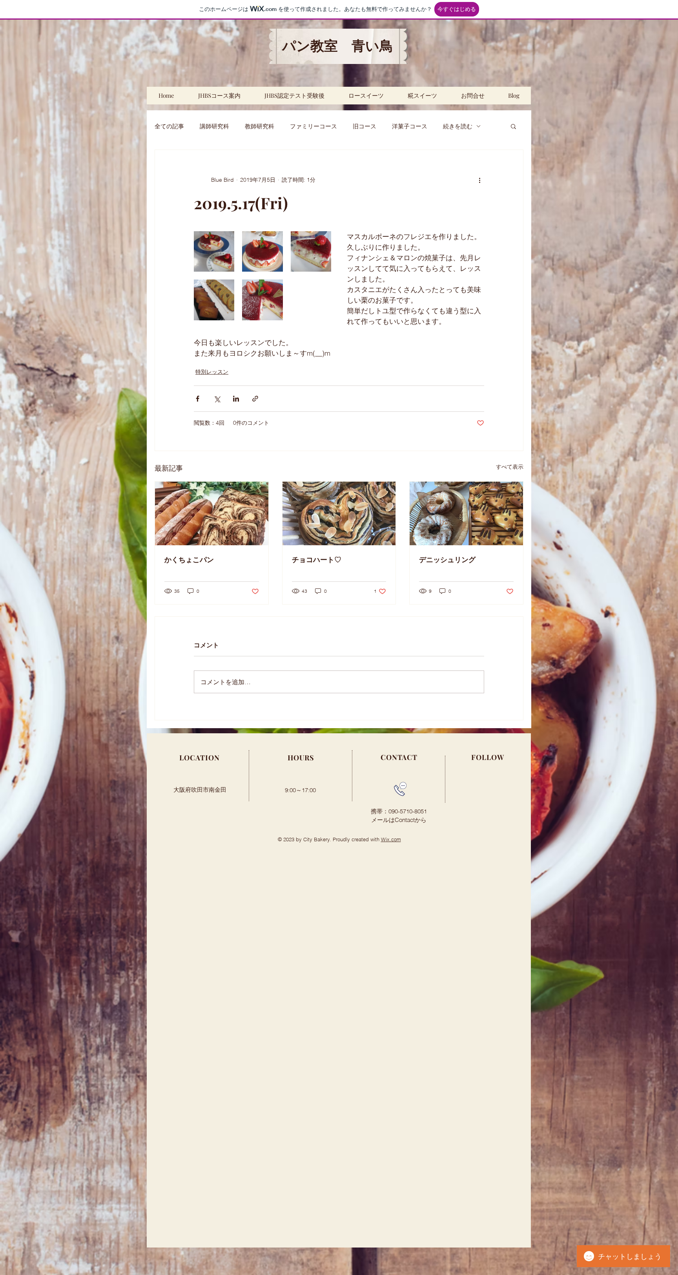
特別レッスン (211, 371)
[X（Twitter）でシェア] (217, 398)
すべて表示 (509, 466)
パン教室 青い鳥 (337, 46)
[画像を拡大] (214, 251)
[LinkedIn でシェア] (236, 398)
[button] (513, 126)
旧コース (364, 126)
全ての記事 (169, 126)
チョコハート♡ (316, 559)
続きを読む (457, 126)
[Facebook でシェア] (197, 398)
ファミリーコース (313, 126)
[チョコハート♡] (339, 513)
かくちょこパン (189, 559)
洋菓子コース (409, 126)
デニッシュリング (447, 559)
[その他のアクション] (479, 179)
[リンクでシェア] (255, 398)
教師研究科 (259, 126)
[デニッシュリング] (466, 513)
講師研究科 (214, 126)
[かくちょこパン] (211, 513)
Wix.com (391, 839)
